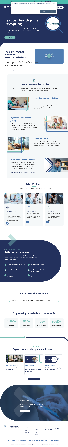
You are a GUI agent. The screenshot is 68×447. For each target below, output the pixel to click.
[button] (9, 37)
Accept (44, 11)
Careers (36, 434)
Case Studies (47, 431)
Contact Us (37, 436)
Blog (45, 432)
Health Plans (27, 432)
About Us (36, 427)
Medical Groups (27, 430)
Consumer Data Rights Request (52, 444)
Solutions (26, 426)
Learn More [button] (9, 69)
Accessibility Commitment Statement (25, 444)
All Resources (47, 427)
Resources (47, 426)
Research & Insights (48, 429)
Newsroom (37, 431)
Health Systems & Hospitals (28, 428)
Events (36, 432)
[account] (58, 7)
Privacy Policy (53, 5)
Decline (52, 11)
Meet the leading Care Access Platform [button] (22, 172)
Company (36, 426)
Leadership (37, 429)
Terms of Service (36, 444)
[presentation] (9, 301)
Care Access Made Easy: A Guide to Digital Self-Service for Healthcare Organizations (33, 369)
